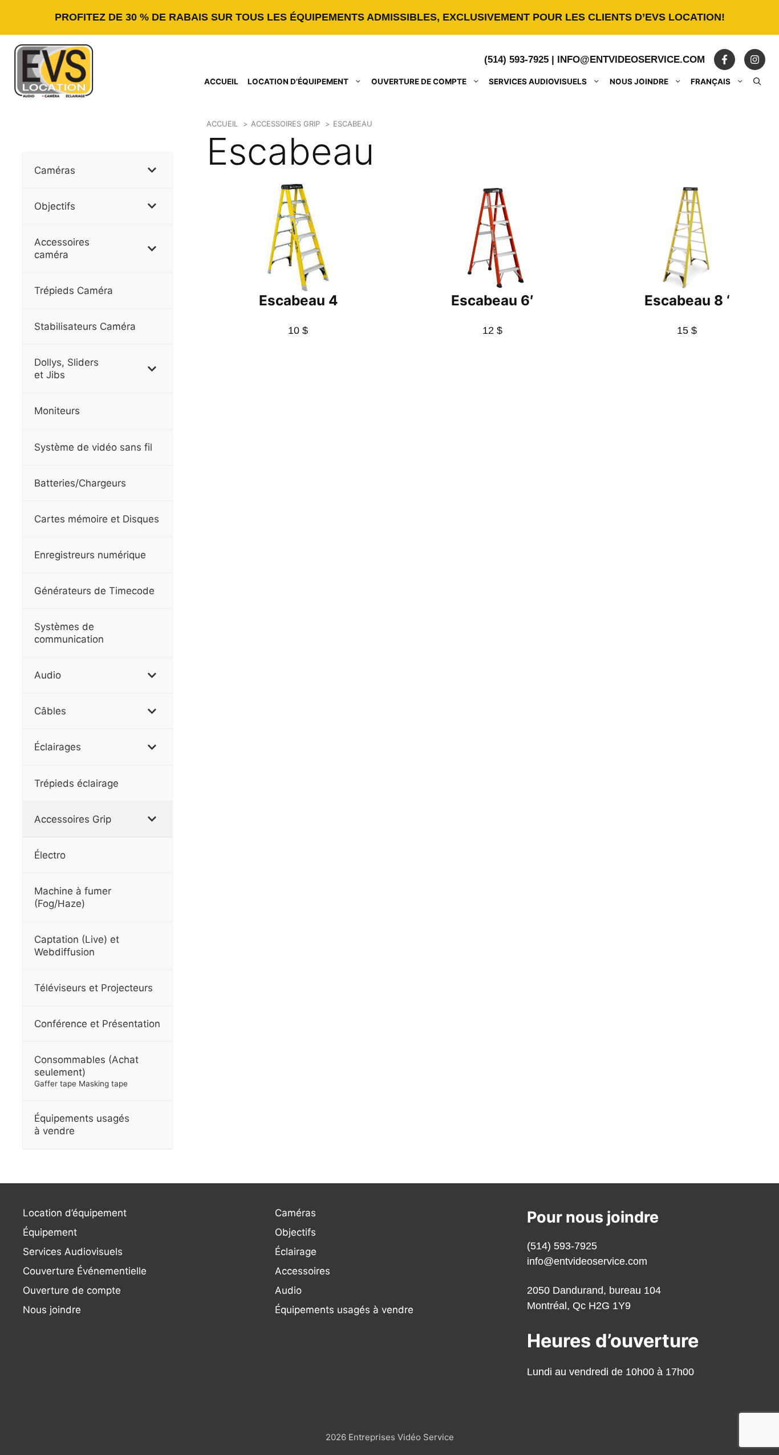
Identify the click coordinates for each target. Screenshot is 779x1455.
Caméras (295, 1213)
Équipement (50, 1232)
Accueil (221, 81)
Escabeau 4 (298, 300)
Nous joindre (639, 81)
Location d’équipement (298, 81)
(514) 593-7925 (516, 59)
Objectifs (295, 1232)
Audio (288, 1290)
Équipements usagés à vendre (344, 1309)
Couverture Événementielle (85, 1271)
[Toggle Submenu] (152, 170)
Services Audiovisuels (538, 81)
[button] (757, 81)
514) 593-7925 (563, 1246)
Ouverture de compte (418, 81)
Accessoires (302, 1271)
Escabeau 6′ (492, 300)
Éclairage (296, 1251)
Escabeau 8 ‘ (687, 300)
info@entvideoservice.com (631, 59)
